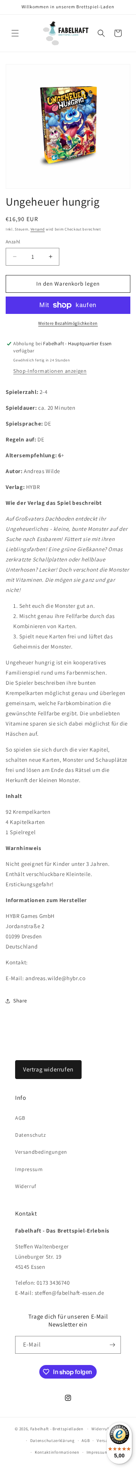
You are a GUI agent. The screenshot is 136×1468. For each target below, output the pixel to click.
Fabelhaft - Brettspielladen (56, 1428)
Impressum (29, 1169)
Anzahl (13, 241)
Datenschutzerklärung (52, 1440)
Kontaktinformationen (57, 1452)
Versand (38, 229)
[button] (15, 33)
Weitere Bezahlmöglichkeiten (68, 323)
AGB (20, 1117)
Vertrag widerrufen (48, 1069)
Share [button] (20, 1000)
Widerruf (25, 1186)
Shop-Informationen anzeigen (50, 370)
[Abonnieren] (112, 1345)
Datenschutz (30, 1134)
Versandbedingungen (41, 1151)
